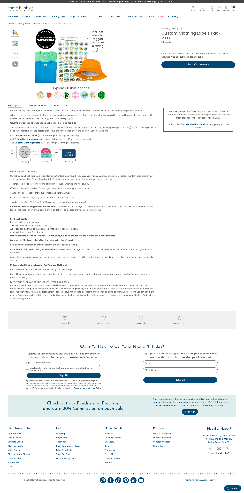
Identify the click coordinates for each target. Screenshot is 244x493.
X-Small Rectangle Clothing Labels (32, 139)
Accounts (61, 442)
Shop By (25, 16)
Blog (107, 446)
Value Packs (14, 450)
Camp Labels (97, 16)
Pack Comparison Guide (68, 446)
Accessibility (208, 480)
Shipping (60, 434)
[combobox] (30, 363)
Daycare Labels (78, 16)
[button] (193, 8)
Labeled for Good (195, 124)
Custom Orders (112, 459)
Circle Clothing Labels (26, 135)
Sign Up (63, 375)
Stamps (150, 16)
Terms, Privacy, (192, 480)
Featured (13, 16)
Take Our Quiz (76, 2)
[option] (15, 32)
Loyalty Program (113, 438)
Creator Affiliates (161, 442)
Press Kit (109, 454)
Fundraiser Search (162, 438)
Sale (160, 16)
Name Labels (40, 16)
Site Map (109, 463)
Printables (110, 450)
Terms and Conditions (81, 388)
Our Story (109, 442)
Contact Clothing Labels (27, 142)
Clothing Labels (59, 16)
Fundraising (172, 16)
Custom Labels (15, 459)
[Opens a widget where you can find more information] (232, 488)
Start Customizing (198, 64)
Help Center (62, 438)
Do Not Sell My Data (66, 459)
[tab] (15, 105)
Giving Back (159, 446)
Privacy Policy (95, 388)
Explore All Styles (133, 16)
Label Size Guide (64, 450)
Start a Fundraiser (162, 434)
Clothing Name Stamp (19, 454)
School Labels (114, 16)
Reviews (109, 434)
